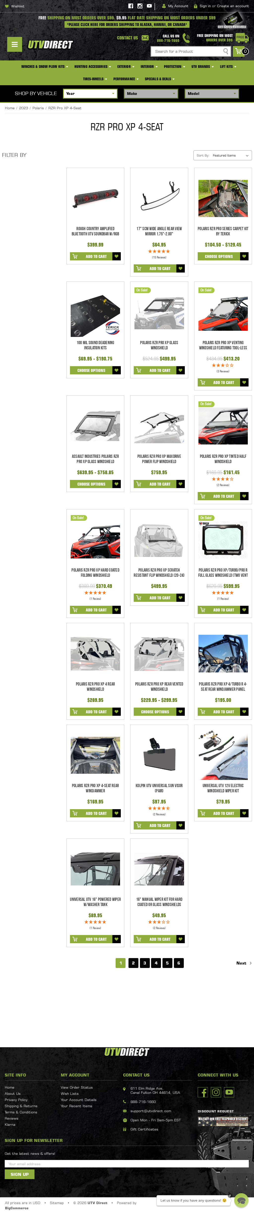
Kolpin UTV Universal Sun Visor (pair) (159, 788)
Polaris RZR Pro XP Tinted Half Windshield (223, 459)
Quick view (95, 198)
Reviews (11, 1118)
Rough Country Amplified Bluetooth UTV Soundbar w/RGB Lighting (95, 234)
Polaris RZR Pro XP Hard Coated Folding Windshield (95, 573)
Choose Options (219, 256)
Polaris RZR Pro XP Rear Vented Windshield (159, 687)
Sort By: (203, 155)
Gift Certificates (144, 1129)
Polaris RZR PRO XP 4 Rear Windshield (95, 687)
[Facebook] (130, 5)
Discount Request (216, 1111)
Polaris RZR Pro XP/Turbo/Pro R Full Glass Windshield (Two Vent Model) (223, 575)
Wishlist (18, 6)
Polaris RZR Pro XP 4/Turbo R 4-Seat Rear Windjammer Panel (223, 687)
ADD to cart (96, 256)
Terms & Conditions (21, 1112)
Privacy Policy (16, 1100)
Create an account (233, 6)
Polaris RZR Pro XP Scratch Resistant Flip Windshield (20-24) (159, 573)
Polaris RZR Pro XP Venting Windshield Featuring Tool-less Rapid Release (223, 348)
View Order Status (77, 1087)
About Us (13, 1093)
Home (9, 1087)
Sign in (205, 6)
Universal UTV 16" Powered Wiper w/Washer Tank (95, 902)
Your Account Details (78, 1100)
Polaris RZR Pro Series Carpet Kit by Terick (223, 231)
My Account (178, 6)
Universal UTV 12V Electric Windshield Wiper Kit (223, 788)
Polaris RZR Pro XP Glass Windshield (159, 345)
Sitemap (57, 1203)
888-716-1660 (143, 1102)
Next (242, 963)
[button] (241, 1200)
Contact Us (127, 37)
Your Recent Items (76, 1106)
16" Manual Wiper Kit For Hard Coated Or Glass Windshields (159, 902)
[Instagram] (139, 5)
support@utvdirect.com (150, 1111)
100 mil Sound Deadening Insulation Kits (95, 345)
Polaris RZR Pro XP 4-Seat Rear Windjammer (95, 788)
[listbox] (232, 155)
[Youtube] (149, 5)
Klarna (10, 1124)
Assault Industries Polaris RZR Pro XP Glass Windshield (95, 459)
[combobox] (191, 51)
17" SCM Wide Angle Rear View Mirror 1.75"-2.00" (159, 231)
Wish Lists (70, 1093)
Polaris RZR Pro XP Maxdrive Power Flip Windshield (159, 459)
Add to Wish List (116, 256)
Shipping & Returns (21, 1106)
